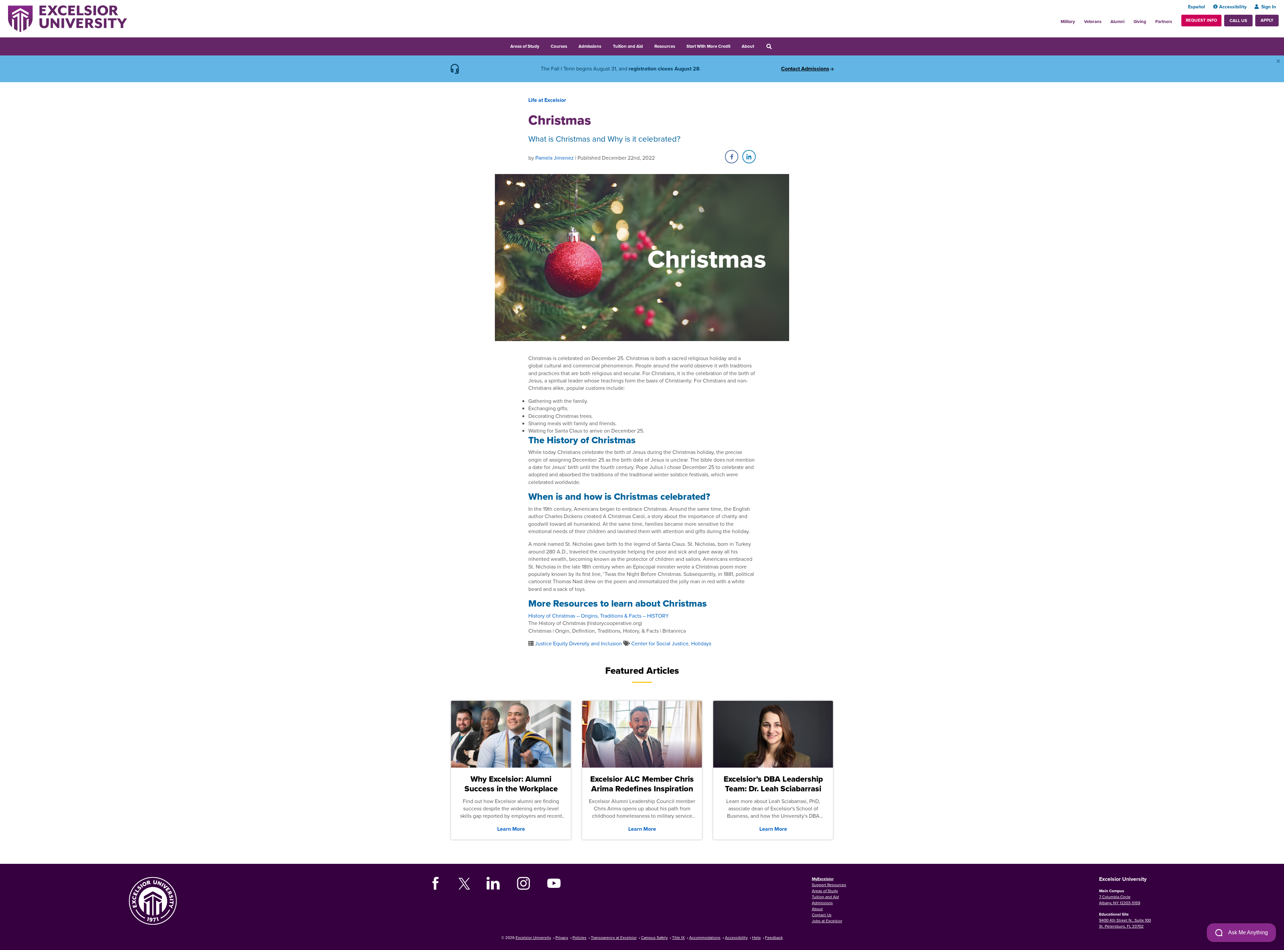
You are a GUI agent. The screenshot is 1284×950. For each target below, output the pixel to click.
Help (756, 937)
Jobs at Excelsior (827, 921)
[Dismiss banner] (1278, 61)
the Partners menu (1175, 19)
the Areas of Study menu (544, 45)
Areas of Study (524, 46)
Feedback (774, 937)
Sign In (1268, 6)
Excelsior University (533, 937)
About (748, 46)
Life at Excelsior (547, 100)
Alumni (1117, 21)
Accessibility (1233, 6)
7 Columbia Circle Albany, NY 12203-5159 (1119, 900)
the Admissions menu (606, 45)
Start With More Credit (708, 46)
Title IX (678, 937)
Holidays (701, 643)
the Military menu (1079, 19)
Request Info (1201, 20)
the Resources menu (679, 45)
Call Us (1238, 20)
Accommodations (705, 937)
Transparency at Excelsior (614, 937)
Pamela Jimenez (554, 157)
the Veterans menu (1105, 19)
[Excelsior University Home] (67, 18)
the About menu (758, 45)
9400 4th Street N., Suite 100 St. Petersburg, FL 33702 (1125, 923)
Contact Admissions (805, 68)
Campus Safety (654, 937)
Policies (579, 937)
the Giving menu (1150, 19)
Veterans (1092, 21)
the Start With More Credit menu (735, 45)
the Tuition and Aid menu (647, 45)
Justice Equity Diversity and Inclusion (578, 643)
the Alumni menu (1128, 19)
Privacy (561, 937)
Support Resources (829, 885)
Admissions (589, 46)
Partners (1163, 21)
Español (1196, 6)
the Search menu (778, 45)
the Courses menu (571, 45)
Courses (559, 46)
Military (1068, 21)
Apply (1267, 20)
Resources (664, 46)
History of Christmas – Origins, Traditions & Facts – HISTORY (598, 615)
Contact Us (822, 915)
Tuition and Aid (628, 46)
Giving (1140, 21)
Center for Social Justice (659, 643)
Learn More (511, 829)
